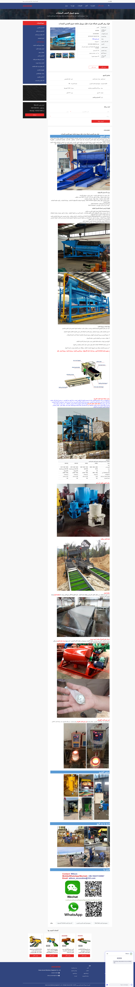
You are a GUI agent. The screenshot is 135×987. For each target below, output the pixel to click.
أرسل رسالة (101, 121)
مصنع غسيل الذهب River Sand (101, 923)
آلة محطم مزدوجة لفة (39, 34)
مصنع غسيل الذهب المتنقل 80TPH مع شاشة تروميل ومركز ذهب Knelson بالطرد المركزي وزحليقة (52, 951)
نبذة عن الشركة (74, 968)
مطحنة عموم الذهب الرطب (38, 45)
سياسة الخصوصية (85, 976)
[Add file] (132, 984)
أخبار (88, 968)
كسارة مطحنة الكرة (40, 48)
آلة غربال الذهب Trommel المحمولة (64, 923)
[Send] (107, 984)
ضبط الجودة (75, 973)
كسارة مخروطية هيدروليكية (38, 59)
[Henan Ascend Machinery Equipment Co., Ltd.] (27, 5)
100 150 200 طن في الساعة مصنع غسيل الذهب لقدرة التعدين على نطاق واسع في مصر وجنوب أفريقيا (36, 951)
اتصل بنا (75, 976)
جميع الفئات (110, 976)
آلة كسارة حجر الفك (40, 31)
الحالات (87, 970)
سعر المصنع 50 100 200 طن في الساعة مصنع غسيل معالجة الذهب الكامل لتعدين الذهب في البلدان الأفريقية (84, 951)
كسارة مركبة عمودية (40, 62)
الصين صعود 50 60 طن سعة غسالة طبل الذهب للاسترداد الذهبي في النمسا (68, 951)
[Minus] (107, 954)
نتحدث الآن (103, 67)
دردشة (34, 114)
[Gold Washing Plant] (62, 38)
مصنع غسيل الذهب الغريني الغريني (83, 923)
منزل (87, 16)
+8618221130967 (39, 110)
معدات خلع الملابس (40, 73)
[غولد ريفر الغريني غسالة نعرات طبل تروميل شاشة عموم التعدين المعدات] (35, 941)
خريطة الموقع (86, 973)
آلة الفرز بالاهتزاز (40, 77)
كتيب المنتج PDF (95, 38)
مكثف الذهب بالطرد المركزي (103, 483)
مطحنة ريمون (41, 52)
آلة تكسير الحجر (41, 55)
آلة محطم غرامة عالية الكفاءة (38, 66)
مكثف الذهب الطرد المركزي (93, 403)
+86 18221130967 (35, 107)
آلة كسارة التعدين (40, 27)
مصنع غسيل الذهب (81, 16)
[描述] (108, 5)
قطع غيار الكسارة (40, 70)
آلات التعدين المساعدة (39, 80)
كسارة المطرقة (41, 38)
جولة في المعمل (74, 970)
